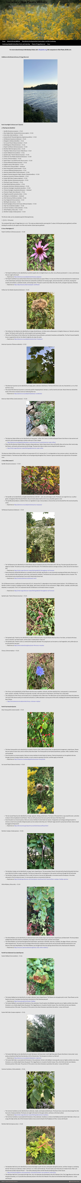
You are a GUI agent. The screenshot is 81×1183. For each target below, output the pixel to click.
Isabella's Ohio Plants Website (11, 1181)
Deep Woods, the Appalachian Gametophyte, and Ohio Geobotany (39, 41)
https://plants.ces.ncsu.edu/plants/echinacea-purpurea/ (27, 276)
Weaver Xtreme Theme (75, 1181)
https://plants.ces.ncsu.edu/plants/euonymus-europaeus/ (28, 504)
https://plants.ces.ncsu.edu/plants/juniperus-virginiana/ (27, 1058)
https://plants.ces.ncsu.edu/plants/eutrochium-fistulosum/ (28, 339)
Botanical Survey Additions (13, 41)
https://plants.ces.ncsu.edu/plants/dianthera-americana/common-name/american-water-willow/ (31, 442)
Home (3, 41)
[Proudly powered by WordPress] (69, 1181)
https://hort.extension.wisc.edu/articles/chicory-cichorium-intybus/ (23, 701)
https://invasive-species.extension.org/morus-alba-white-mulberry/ (31, 947)
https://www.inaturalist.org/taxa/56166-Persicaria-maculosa (29, 645)
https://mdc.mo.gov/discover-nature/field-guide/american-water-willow (25, 448)
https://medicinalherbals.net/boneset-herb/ (25, 578)
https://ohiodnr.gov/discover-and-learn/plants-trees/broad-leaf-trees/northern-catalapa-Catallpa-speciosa (41, 879)
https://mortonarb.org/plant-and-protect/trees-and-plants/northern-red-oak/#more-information (31, 1172)
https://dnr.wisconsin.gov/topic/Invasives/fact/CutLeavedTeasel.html (31, 825)
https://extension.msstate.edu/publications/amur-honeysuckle (29, 759)
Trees (48, 44)
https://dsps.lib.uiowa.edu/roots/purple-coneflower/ (27, 284)
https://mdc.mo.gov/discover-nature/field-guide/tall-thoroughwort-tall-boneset (34, 570)
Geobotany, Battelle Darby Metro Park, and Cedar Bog (16, 44)
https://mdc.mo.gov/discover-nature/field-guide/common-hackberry (31, 1115)
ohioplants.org (42, 49)
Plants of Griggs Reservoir (38, 44)
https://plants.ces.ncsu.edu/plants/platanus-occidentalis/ (28, 393)
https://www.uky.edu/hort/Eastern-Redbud (24, 1001)
